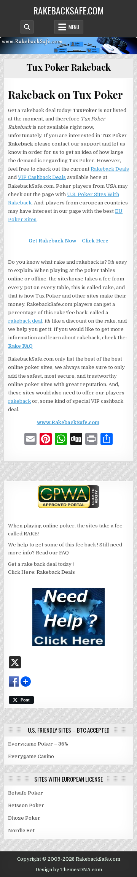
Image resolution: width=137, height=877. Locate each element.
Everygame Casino (31, 756)
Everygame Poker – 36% (38, 744)
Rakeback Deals (110, 169)
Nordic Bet (21, 830)
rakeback (19, 401)
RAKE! (31, 534)
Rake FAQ (20, 346)
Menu (73, 27)
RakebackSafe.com (68, 10)
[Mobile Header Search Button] (27, 27)
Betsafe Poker (25, 793)
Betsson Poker (26, 805)
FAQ (64, 553)
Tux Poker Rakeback (69, 67)
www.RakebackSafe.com (68, 422)
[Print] (91, 440)
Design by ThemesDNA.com (68, 869)
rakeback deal (25, 321)
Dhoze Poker (24, 818)
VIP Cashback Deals (42, 177)
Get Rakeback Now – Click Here (68, 241)
